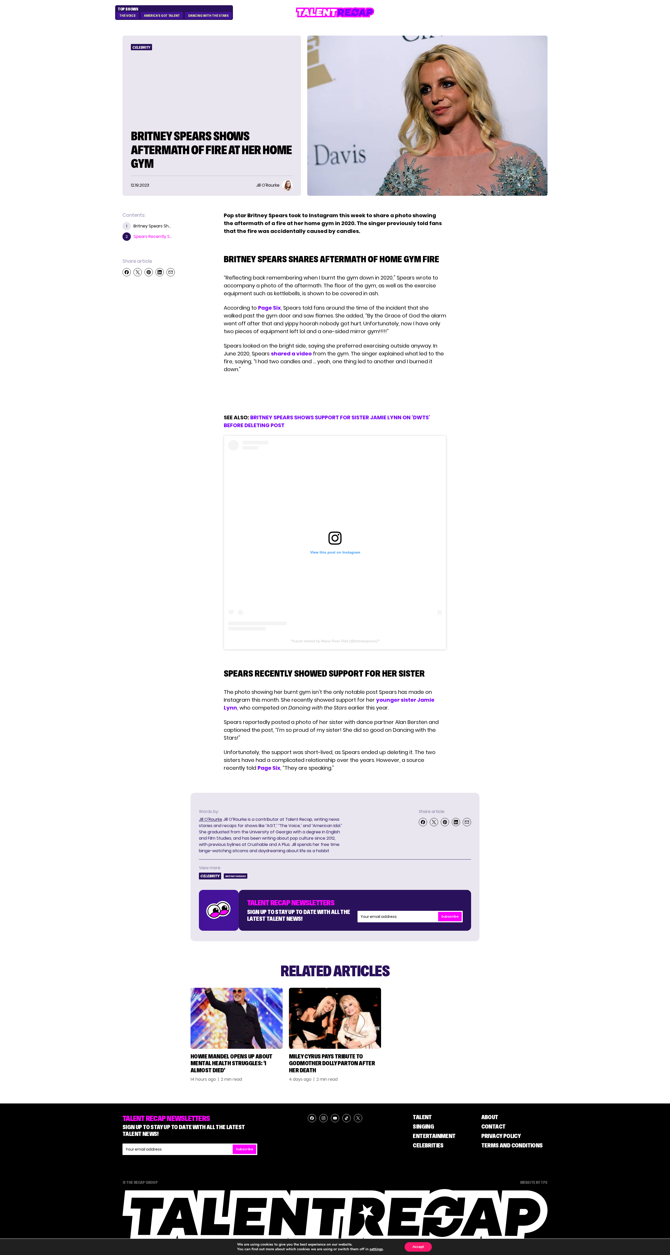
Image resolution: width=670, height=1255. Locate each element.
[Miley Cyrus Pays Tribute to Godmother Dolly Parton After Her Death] (335, 1018)
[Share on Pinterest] (148, 272)
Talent (422, 1116)
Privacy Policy (501, 1135)
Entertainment (434, 1135)
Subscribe (450, 916)
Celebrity (141, 47)
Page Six (269, 307)
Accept (418, 1246)
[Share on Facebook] (126, 272)
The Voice (127, 16)
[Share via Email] (170, 272)
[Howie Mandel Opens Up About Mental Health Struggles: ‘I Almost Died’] (237, 1018)
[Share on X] (137, 272)
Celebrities (428, 1145)
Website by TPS (534, 1182)
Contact (493, 1126)
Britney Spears (235, 876)
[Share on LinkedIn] (159, 272)
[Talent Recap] (335, 12)
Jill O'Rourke (210, 819)
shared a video (291, 353)
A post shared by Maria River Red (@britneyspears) (335, 641)
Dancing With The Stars (208, 16)
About (489, 1116)
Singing (423, 1126)
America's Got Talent (162, 16)
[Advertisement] (335, 393)
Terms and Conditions (512, 1145)
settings (376, 1249)
